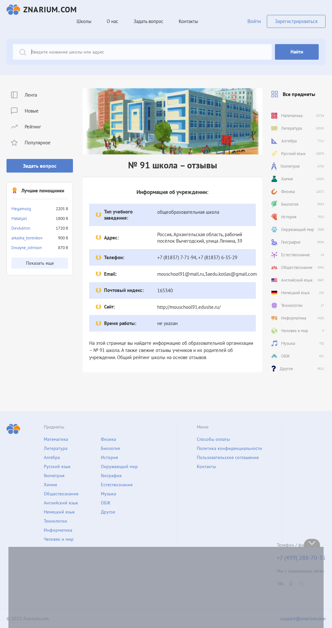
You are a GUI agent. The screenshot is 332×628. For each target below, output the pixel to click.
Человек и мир (59, 539)
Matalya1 (19, 218)
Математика (56, 439)
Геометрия (54, 475)
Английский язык (61, 503)
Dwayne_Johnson (26, 247)
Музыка (108, 494)
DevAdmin (20, 228)
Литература (55, 448)
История (109, 457)
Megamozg (21, 208)
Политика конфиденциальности (229, 448)
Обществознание (61, 494)
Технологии (55, 521)
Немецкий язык (59, 512)
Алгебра (52, 457)
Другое (108, 512)
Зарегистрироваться (296, 21)
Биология (110, 448)
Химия (50, 485)
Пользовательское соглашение (228, 457)
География (111, 475)
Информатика (58, 530)
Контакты (188, 21)
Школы (84, 21)
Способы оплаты (213, 439)
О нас (112, 21)
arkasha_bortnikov (26, 238)
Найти (296, 52)
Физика (108, 439)
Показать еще (40, 263)
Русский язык (57, 466)
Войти (254, 21)
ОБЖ (105, 503)
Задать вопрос (39, 166)
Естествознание (117, 485)
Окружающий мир (119, 466)
